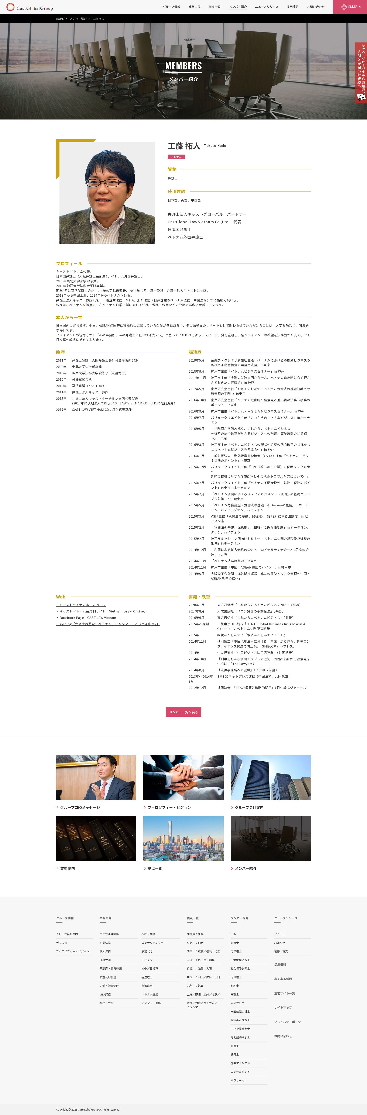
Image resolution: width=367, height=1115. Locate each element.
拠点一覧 (215, 6)
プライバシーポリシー (289, 1022)
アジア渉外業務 (109, 934)
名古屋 (202, 960)
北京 (214, 994)
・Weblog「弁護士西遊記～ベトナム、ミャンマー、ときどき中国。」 (108, 624)
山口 (217, 977)
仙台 (200, 943)
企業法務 (105, 943)
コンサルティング (152, 943)
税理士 (235, 986)
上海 (189, 994)
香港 (189, 1003)
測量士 (235, 1046)
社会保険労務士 (240, 968)
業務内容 (194, 6)
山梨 (212, 960)
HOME (60, 19)
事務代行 (146, 951)
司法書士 (236, 951)
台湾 (198, 1003)
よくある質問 (283, 979)
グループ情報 (171, 6)
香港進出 (146, 977)
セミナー (279, 934)
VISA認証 (105, 994)
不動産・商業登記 (111, 968)
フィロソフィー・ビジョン (72, 951)
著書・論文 (281, 951)
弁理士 (235, 994)
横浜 (209, 951)
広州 (206, 994)
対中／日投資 (149, 968)
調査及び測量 (108, 977)
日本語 (352, 6)
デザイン (146, 960)
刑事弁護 (105, 960)
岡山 (200, 977)
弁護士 (235, 943)
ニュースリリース (266, 6)
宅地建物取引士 (240, 1037)
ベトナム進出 (149, 994)
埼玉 (217, 951)
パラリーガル (239, 1080)
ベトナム (209, 1003)
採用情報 (293, 6)
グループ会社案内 (67, 934)
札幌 (200, 934)
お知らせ (279, 943)
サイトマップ (283, 1007)
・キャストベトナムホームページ (81, 605)
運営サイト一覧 (284, 993)
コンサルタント (240, 1072)
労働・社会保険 (109, 986)
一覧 (233, 934)
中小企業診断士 (240, 1029)
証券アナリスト (240, 1063)
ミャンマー (194, 1007)
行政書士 (236, 977)
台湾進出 (146, 986)
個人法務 (105, 951)
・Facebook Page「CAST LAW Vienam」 (88, 617)
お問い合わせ (316, 6)
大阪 (209, 968)
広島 (209, 977)
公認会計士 (237, 1003)
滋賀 (200, 968)
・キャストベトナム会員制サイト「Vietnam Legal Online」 (101, 611)
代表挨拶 (61, 943)
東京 (200, 951)
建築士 (235, 1054)
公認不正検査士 (240, 1020)
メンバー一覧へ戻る (183, 712)
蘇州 (198, 994)
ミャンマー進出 (151, 1003)
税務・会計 (106, 1003)
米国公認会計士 (240, 1011)
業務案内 (106, 918)
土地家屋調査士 (240, 960)
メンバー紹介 (238, 6)
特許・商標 (148, 934)
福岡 (200, 986)
